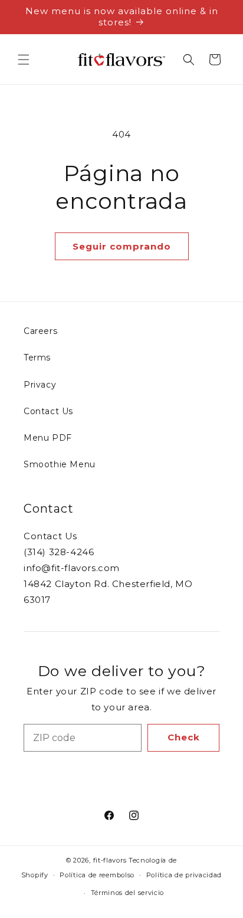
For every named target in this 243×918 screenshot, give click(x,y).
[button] (24, 60)
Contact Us (48, 411)
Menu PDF (48, 437)
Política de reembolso (97, 875)
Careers (40, 331)
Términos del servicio (128, 893)
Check (184, 737)
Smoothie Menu (60, 464)
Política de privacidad (184, 875)
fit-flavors (110, 860)
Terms (37, 357)
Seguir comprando (122, 246)
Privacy (40, 384)
